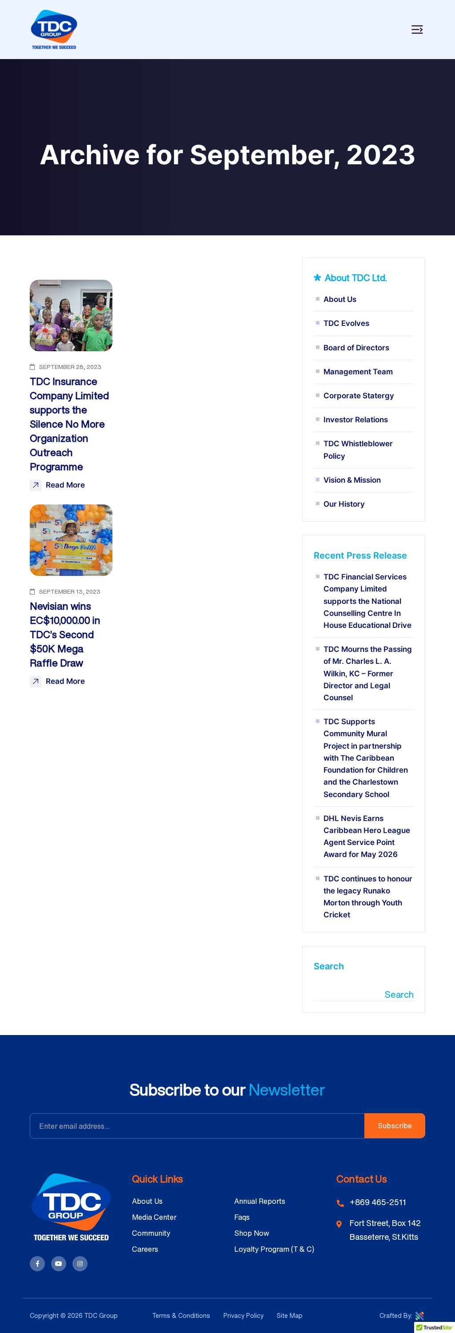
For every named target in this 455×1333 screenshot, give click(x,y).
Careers (145, 1249)
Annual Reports (259, 1201)
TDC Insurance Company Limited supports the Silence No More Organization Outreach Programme (69, 424)
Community (151, 1233)
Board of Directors (356, 347)
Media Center (154, 1217)
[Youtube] (58, 1263)
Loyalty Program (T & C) (274, 1249)
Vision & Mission (352, 480)
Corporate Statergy (358, 395)
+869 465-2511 (378, 1202)
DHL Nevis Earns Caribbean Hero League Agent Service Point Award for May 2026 (366, 836)
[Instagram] (80, 1263)
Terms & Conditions (181, 1315)
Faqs (242, 1217)
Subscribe (395, 1125)
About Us (339, 299)
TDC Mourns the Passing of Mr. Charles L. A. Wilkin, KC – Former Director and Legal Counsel (367, 673)
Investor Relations (355, 419)
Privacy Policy (243, 1315)
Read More (65, 484)
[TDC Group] (54, 29)
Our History (344, 504)
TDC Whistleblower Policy (358, 449)
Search (329, 966)
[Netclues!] (419, 1315)
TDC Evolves (346, 323)
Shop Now (251, 1233)
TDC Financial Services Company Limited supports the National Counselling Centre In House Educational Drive (367, 601)
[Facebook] (37, 1263)
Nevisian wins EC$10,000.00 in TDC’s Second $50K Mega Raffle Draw (65, 634)
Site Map (290, 1315)
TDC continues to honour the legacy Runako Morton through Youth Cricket (367, 897)
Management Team (358, 371)
